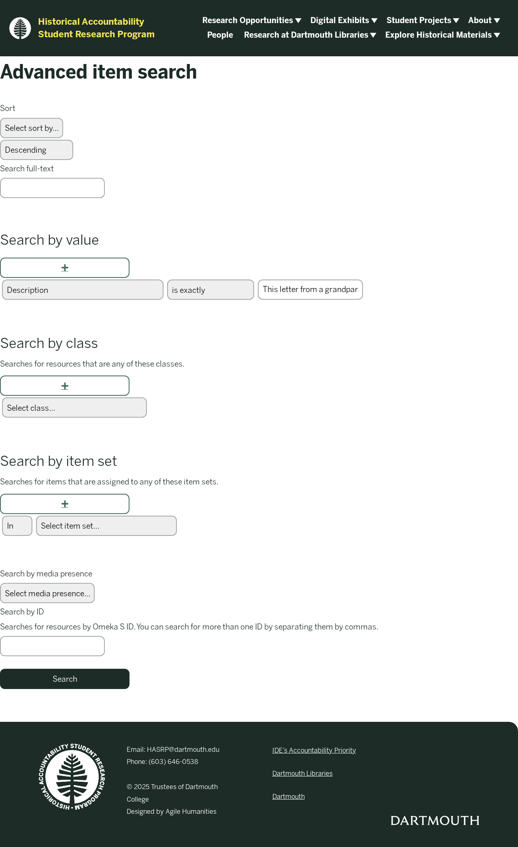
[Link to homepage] (72, 776)
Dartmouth (288, 796)
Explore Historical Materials (438, 35)
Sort (7, 108)
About (480, 20)
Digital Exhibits (339, 20)
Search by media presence (46, 573)
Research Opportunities (247, 20)
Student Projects (418, 20)
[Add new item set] (65, 504)
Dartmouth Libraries (302, 773)
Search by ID (22, 612)
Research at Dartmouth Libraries (306, 35)
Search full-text (27, 168)
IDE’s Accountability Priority (314, 750)
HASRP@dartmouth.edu (183, 749)
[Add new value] (65, 268)
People (220, 35)
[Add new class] (65, 385)
